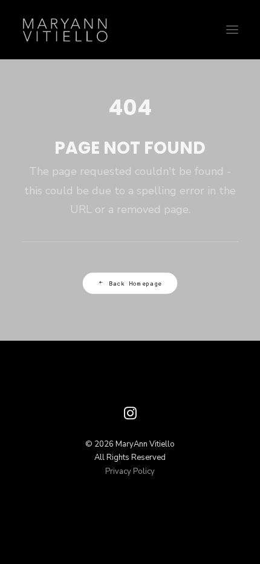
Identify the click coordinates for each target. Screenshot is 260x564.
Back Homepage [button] (135, 283)
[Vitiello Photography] (130, 29)
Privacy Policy (130, 471)
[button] (232, 29)
